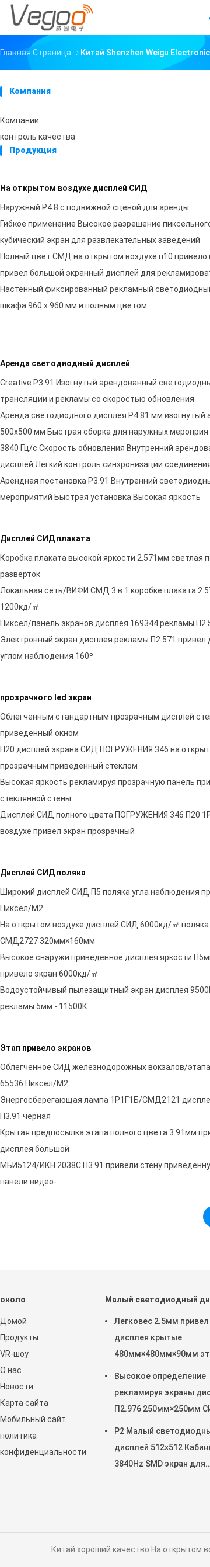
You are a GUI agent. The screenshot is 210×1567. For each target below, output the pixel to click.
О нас (11, 1370)
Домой (13, 1321)
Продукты (19, 1337)
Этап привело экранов (45, 1047)
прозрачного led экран (46, 697)
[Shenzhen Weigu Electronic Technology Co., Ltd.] (51, 18)
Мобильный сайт (33, 1419)
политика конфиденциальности (41, 1444)
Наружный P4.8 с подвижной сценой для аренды (94, 207)
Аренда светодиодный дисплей (65, 363)
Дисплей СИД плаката (45, 538)
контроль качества (37, 136)
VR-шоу (14, 1353)
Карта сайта (24, 1403)
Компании (19, 120)
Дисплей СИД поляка (43, 872)
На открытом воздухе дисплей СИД (73, 188)
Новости (16, 1386)
